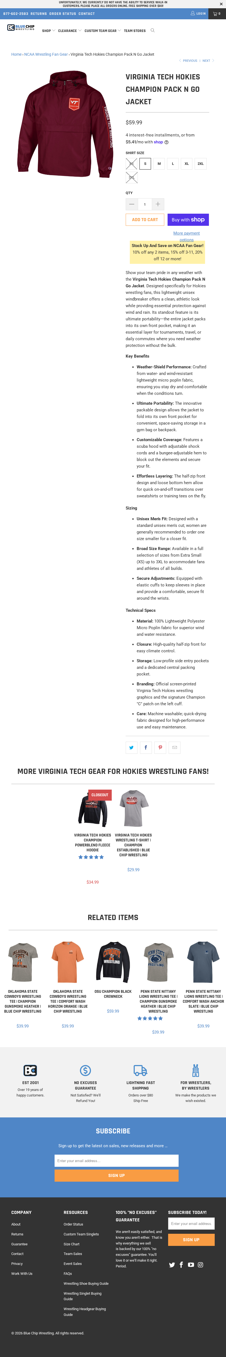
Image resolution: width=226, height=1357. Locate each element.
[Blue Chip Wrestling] (21, 27)
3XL (132, 177)
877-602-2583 (15, 13)
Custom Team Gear (101, 30)
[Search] (152, 31)
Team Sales (73, 1254)
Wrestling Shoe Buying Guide (86, 1283)
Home (16, 54)
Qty (129, 193)
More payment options (186, 236)
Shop (46, 30)
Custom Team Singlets (81, 1234)
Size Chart (71, 1244)
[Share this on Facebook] (146, 748)
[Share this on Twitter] (132, 748)
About (15, 1224)
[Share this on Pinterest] (160, 748)
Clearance (67, 30)
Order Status (62, 13)
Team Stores (135, 30)
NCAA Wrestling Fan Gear (46, 54)
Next (207, 61)
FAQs (68, 1274)
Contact (87, 13)
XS (131, 164)
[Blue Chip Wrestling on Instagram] (201, 1265)
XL (187, 164)
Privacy (17, 1264)
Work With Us (22, 1274)
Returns (39, 13)
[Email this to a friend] (175, 748)
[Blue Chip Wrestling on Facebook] (181, 1265)
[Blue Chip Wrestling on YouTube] (191, 1265)
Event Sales (73, 1264)
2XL (201, 164)
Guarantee (19, 1244)
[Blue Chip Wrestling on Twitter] (172, 1265)
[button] (91, 857)
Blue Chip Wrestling (38, 1333)
